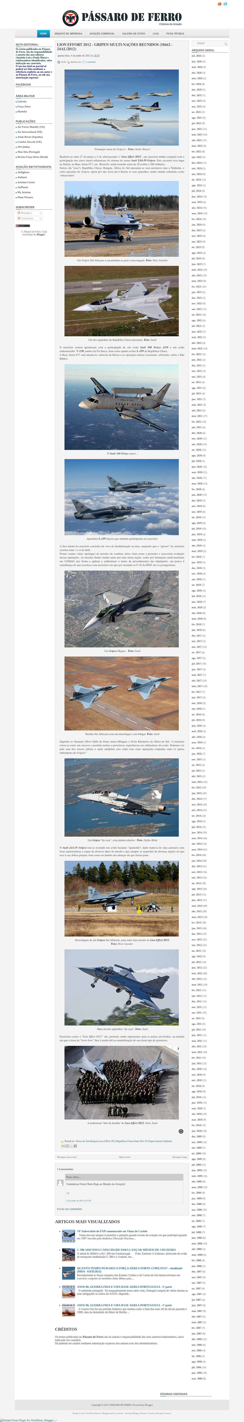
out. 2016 (197, 708)
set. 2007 (196, 1288)
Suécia (158, 1141)
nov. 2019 (197, 506)
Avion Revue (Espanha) (30, 137)
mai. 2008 (197, 1243)
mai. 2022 (197, 337)
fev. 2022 (196, 354)
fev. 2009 (196, 1192)
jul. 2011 (196, 1029)
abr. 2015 (197, 776)
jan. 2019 (197, 562)
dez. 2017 (197, 635)
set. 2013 (196, 883)
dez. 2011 (196, 1001)
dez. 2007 (197, 1271)
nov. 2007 (197, 1277)
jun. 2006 (197, 1373)
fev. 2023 (196, 286)
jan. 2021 (197, 427)
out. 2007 (197, 1283)
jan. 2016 (197, 753)
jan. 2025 (197, 157)
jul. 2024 (196, 191)
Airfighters (23, 172)
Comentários (26, 218)
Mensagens (26, 213)
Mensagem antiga (180, 1157)
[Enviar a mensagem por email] (63, 1146)
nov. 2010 (197, 1074)
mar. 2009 (197, 1187)
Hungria (94, 1141)
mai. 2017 (197, 675)
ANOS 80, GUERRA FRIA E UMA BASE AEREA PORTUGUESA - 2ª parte (124, 1286)
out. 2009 (197, 1147)
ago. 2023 (197, 253)
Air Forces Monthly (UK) (31, 127)
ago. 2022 (197, 320)
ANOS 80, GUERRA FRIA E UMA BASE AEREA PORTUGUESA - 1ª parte (124, 1305)
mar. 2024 (197, 213)
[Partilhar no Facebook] (75, 1146)
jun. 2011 (197, 1035)
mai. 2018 (197, 607)
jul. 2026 (196, 55)
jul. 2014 (196, 827)
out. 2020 (197, 444)
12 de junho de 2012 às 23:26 (78, 1201)
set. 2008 (196, 1221)
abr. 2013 (197, 911)
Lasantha (119, 1413)
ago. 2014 (197, 821)
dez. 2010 (197, 1069)
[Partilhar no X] (71, 1146)
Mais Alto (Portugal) (29, 152)
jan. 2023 (197, 292)
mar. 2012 (197, 984)
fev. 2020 (196, 489)
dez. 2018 (197, 568)
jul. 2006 (196, 1367)
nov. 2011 (197, 1007)
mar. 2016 (197, 742)
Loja (156, 33)
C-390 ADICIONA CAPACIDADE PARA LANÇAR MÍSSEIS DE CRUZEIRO (126, 1249)
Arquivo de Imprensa (68, 33)
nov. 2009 (197, 1142)
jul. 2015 (196, 770)
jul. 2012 (196, 962)
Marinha (22, 111)
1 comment (90, 62)
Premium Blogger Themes (135, 1413)
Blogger (41, 234)
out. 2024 (197, 174)
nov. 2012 (197, 939)
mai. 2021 (197, 404)
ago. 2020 (197, 455)
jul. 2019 (196, 528)
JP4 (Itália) (24, 147)
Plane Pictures (25, 197)
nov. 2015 (197, 759)
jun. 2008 (197, 1238)
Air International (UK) (30, 132)
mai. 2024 (197, 202)
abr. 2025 (197, 140)
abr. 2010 (197, 1114)
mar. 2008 (197, 1254)
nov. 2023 (197, 236)
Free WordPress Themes (91, 1413)
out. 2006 (197, 1350)
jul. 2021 (196, 393)
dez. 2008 (197, 1204)
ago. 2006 (197, 1361)
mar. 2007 (197, 1322)
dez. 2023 (197, 230)
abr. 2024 (197, 208)
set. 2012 (196, 951)
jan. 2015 (197, 793)
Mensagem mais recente (67, 1157)
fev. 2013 (196, 922)
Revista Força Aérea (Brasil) (33, 157)
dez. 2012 (197, 934)
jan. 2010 (197, 1131)
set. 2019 (196, 517)
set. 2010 (196, 1086)
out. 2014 (197, 810)
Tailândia (167, 1141)
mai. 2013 (197, 906)
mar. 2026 (197, 78)
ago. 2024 (197, 185)
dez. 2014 (197, 798)
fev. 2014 (196, 855)
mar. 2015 (197, 782)
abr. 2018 (197, 613)
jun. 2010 (197, 1102)
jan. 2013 (197, 928)
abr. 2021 (197, 410)
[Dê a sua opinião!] (67, 1146)
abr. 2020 (197, 478)
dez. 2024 (197, 163)
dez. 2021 (197, 365)
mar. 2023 (197, 281)
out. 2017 (197, 647)
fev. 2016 (196, 748)
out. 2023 (197, 241)
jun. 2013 (197, 900)
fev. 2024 (196, 219)
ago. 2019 (197, 523)
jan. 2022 (197, 359)
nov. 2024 (197, 168)
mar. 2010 (197, 1119)
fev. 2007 (196, 1328)
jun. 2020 (197, 466)
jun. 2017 (197, 669)
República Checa (125, 1141)
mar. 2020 (197, 483)
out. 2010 (197, 1080)
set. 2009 (196, 1153)
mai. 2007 (197, 1311)
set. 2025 (196, 112)
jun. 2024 (197, 196)
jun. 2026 (197, 61)
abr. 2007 (197, 1316)
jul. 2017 (196, 663)
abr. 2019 (197, 545)
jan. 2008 (197, 1266)
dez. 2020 (197, 433)
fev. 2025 (196, 151)
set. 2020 (196, 450)
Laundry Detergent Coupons (159, 1413)
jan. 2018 (197, 630)
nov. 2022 (197, 303)
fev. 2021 (196, 421)
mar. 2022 (197, 348)
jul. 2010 (196, 1097)
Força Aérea (24, 106)
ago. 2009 (197, 1159)
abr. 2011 (196, 1046)
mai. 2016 (197, 731)
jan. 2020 (197, 495)
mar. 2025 (197, 146)
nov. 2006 (197, 1345)
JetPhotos (23, 187)
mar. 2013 (197, 917)
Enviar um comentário (69, 1208)
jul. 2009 (196, 1164)
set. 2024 (196, 179)
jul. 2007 (196, 1300)
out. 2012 (197, 945)
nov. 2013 (197, 872)
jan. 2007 (197, 1333)
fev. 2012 (196, 990)
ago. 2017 (197, 658)
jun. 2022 (197, 331)
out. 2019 (197, 512)
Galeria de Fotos (133, 33)
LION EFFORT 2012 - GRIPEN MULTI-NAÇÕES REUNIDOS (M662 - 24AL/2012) (115, 46)
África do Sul (82, 1141)
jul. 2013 (196, 894)
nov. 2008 (197, 1209)
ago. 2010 (197, 1091)
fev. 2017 (196, 692)
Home (43, 33)
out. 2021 (197, 376)
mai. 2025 (197, 134)
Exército (22, 101)
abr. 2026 (197, 72)
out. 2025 (197, 106)
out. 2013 (197, 877)
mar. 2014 (197, 849)
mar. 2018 (197, 618)
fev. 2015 (196, 787)
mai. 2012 (197, 973)
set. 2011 (196, 1018)
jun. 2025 (197, 129)
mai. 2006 (197, 1378)
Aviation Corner (26, 182)
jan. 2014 (197, 860)
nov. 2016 (197, 703)
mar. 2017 (197, 686)
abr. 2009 (197, 1181)
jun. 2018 (197, 602)
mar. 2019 (197, 551)
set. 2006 (196, 1356)
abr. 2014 (197, 844)
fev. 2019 (196, 557)
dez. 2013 (197, 866)
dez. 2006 (197, 1339)
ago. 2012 (197, 956)
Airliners (22, 177)
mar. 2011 (197, 1052)
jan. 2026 (197, 89)
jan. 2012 (197, 996)
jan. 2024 (197, 224)
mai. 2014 (197, 838)
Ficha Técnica (175, 33)
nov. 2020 (197, 438)
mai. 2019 (197, 540)
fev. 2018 (196, 624)
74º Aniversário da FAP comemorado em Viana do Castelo (112, 1231)
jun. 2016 (197, 725)
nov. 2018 (197, 573)
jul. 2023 (196, 258)
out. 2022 (197, 309)
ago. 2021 (197, 388)
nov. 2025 (197, 101)
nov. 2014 (197, 804)
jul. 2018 (196, 596)
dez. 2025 (197, 95)
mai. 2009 (197, 1176)
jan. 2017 (197, 697)
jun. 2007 (197, 1305)
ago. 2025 (197, 118)
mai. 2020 (197, 472)
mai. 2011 (197, 1041)
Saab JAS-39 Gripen (144, 1141)
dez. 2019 (197, 500)
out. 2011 (196, 1012)
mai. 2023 (197, 269)
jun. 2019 (197, 534)
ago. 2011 (197, 1024)
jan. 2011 (196, 1063)
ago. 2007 (197, 1294)
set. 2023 (196, 247)
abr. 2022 (197, 343)
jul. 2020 (196, 461)
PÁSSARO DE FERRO (120, 1405)
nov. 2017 (197, 641)
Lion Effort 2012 (107, 1141)
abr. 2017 (197, 680)
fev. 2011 (196, 1057)
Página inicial (124, 1157)
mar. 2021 (197, 416)
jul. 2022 (196, 326)
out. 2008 (197, 1215)
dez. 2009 (197, 1136)
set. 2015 (196, 765)
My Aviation (24, 192)
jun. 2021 (197, 399)
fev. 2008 (196, 1260)
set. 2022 (196, 314)
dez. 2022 (197, 298)
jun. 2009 (197, 1170)
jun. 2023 (197, 264)
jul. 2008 (196, 1232)
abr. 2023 (197, 275)
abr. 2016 (197, 737)
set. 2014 (196, 815)
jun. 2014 (197, 832)
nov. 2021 (197, 371)
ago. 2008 (197, 1226)
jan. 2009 (197, 1198)
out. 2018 (197, 579)
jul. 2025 (196, 123)
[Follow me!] (225, 5)
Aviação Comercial (102, 33)
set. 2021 (196, 382)
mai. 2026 (197, 67)
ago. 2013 (197, 889)
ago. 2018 (197, 590)
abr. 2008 (197, 1249)
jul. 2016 (196, 720)
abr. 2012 (197, 979)
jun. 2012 (197, 967)
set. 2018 (196, 585)
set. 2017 (196, 652)
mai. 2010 (197, 1108)
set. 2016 (196, 714)
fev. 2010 (196, 1125)
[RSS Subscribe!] (219, 5)
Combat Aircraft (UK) (30, 142)
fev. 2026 (196, 84)
